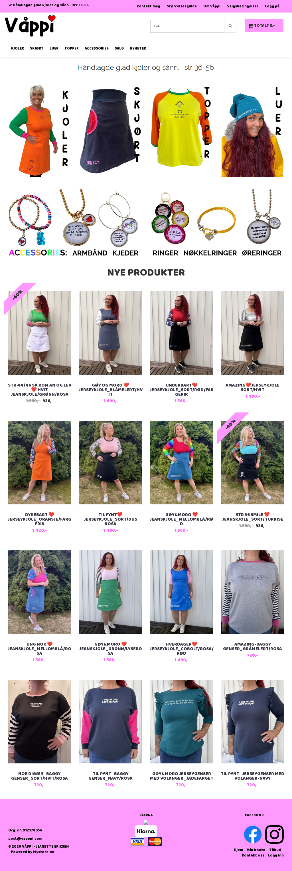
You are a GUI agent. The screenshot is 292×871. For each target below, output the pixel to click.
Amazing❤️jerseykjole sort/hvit (252, 387)
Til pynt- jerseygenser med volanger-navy (252, 776)
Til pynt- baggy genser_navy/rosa (110, 776)
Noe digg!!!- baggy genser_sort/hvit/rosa (39, 776)
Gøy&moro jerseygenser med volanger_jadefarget (181, 776)
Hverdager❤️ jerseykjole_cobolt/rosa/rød (182, 649)
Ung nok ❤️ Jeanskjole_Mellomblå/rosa (39, 649)
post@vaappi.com (25, 838)
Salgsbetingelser (242, 6)
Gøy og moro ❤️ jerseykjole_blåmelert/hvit (111, 390)
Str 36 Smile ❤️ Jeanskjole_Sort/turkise (252, 517)
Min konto (256, 850)
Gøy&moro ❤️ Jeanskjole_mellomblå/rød (181, 519)
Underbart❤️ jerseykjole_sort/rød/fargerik (182, 390)
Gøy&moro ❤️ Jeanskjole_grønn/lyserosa (110, 649)
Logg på (272, 6)
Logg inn (276, 855)
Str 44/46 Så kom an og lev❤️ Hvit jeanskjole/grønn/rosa (39, 390)
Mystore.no (43, 852)
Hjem (238, 850)
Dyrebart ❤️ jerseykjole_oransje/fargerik (39, 519)
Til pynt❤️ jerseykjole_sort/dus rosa (110, 519)
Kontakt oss (253, 855)
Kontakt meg (148, 6)
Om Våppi (211, 6)
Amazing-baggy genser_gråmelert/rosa (252, 646)
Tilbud (275, 850)
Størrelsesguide (182, 6)
